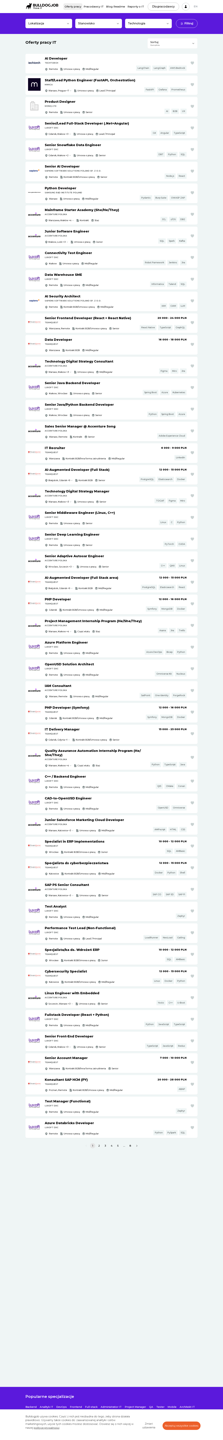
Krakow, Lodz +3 (57, 242)
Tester (160, 1406)
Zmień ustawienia (148, 1425)
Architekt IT (187, 1406)
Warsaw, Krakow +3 (58, 372)
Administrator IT (111, 1406)
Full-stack (91, 1406)
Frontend (76, 1406)
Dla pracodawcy (163, 6)
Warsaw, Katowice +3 (59, 830)
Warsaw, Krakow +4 (58, 631)
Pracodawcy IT (94, 6)
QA (151, 1406)
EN (196, 6)
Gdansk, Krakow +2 (58, 155)
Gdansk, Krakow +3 (58, 134)
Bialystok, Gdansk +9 (59, 588)
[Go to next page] (137, 1146)
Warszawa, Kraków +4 (59, 220)
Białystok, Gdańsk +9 (59, 480)
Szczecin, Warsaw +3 (59, 1003)
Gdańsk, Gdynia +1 (57, 739)
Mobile (172, 1406)
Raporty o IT (136, 6)
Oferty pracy (73, 6)
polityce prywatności (46, 1427)
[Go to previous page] (86, 1146)
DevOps (61, 1406)
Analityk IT (46, 1406)
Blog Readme (115, 6)
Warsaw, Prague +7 (58, 90)
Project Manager (135, 1406)
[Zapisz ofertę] (192, 63)
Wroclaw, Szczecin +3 (60, 566)
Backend (31, 1406)
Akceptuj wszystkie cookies (181, 1425)
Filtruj (188, 23)
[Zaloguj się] (186, 6)
